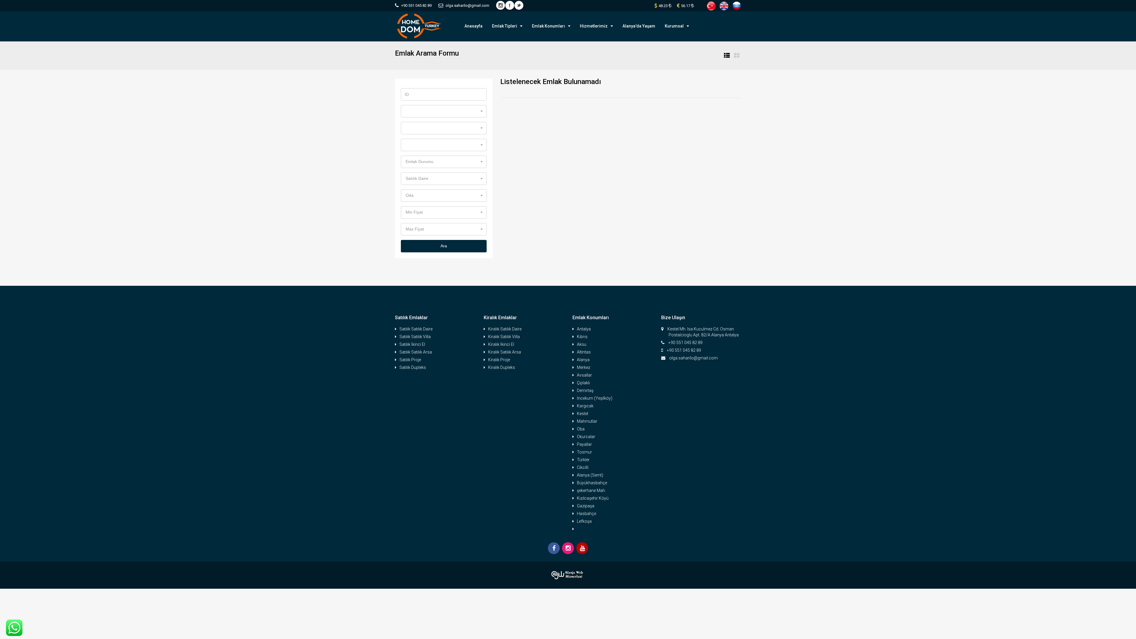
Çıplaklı (583, 382)
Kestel (582, 413)
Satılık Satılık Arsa (415, 352)
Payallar (584, 444)
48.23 (664, 6)
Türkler (583, 459)
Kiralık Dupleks (501, 367)
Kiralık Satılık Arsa (504, 352)
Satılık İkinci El (412, 344)
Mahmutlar (587, 421)
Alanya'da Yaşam (638, 26)
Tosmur (584, 452)
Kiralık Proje (499, 359)
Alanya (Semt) (590, 475)
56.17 (686, 6)
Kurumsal (674, 26)
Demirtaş (585, 390)
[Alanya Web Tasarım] (568, 575)
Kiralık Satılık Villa (504, 336)
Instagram (500, 5)
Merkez (583, 367)
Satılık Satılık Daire (416, 329)
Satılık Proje (410, 359)
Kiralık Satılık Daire (505, 329)
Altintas (584, 352)
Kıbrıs (582, 336)
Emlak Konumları (548, 26)
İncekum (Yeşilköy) (594, 398)
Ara (443, 245)
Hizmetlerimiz (594, 26)
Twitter (518, 5)
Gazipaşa (585, 506)
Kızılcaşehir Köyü (593, 498)
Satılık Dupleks (412, 367)
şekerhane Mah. (591, 490)
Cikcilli (582, 467)
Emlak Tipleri (504, 26)
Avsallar (584, 375)
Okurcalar (586, 436)
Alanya (583, 359)
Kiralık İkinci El (501, 344)
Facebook (509, 5)
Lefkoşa (584, 521)
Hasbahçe (586, 513)
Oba (581, 429)
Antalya (584, 329)
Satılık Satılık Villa (415, 336)
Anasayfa (473, 26)
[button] (444, 111)
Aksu (581, 344)
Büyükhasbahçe (592, 482)
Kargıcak (585, 406)
